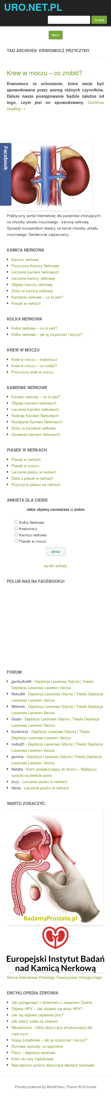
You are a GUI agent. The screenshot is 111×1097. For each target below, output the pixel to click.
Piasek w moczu (25, 465)
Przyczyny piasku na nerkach (35, 484)
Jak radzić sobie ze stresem (34, 1021)
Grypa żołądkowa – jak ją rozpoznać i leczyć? (49, 1040)
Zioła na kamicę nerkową (32, 290)
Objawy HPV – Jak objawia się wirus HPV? (47, 1008)
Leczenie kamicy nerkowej (33, 278)
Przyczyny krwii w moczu (32, 372)
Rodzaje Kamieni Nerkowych (35, 415)
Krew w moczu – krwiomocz (34, 359)
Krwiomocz (28, 528)
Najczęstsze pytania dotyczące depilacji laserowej (52, 1065)
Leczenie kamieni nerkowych (35, 272)
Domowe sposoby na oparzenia (37, 1046)
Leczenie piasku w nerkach (33, 472)
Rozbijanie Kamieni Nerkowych (36, 421)
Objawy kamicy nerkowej (31, 284)
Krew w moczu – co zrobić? (44, 72)
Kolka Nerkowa (31, 522)
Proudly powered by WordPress (39, 1086)
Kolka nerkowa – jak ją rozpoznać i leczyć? (47, 334)
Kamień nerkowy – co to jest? (35, 396)
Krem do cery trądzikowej (32, 1058)
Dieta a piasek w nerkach (32, 478)
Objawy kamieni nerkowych (33, 403)
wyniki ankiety (55, 565)
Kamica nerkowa (25, 259)
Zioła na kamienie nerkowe (33, 428)
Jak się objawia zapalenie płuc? (37, 1015)
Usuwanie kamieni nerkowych (35, 434)
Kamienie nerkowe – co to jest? (37, 297)
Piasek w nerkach (26, 303)
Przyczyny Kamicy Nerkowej (35, 265)
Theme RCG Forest (81, 1086)
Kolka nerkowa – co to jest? (34, 328)
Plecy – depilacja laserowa (33, 1052)
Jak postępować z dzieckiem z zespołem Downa (51, 1002)
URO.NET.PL (33, 7)
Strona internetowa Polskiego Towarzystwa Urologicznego (54, 977)
